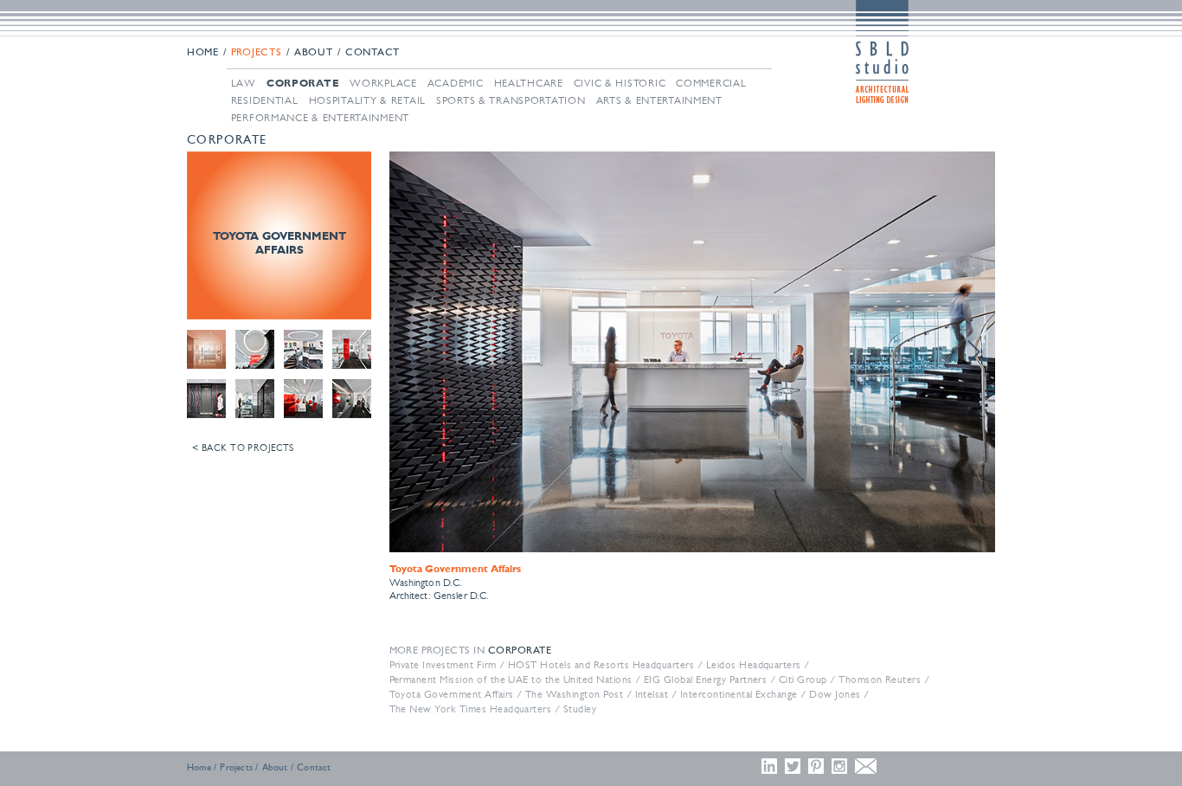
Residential (265, 100)
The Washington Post (574, 694)
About (313, 53)
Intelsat (652, 694)
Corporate (303, 83)
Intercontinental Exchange (739, 694)
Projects (256, 53)
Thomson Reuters (879, 679)
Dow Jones (834, 694)
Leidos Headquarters (753, 665)
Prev (412, 352)
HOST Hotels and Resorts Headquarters (601, 665)
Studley (579, 709)
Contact (372, 53)
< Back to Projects (243, 448)
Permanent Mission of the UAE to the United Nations (511, 679)
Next (972, 352)
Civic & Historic (620, 83)
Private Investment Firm (443, 665)
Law (243, 83)
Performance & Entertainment (320, 118)
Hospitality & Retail (367, 100)
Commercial (711, 83)
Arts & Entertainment (659, 100)
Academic (455, 83)
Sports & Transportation (511, 100)
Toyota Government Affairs (451, 694)
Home (203, 53)
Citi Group (803, 679)
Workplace (383, 83)
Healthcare (528, 83)
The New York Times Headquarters (470, 709)
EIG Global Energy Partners (705, 679)
